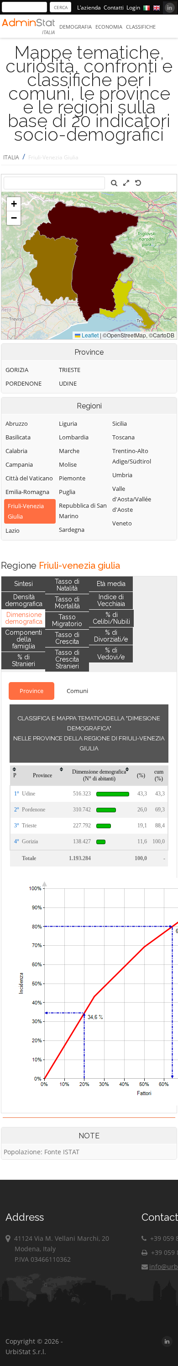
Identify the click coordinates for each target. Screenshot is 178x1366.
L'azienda (89, 7)
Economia (108, 26)
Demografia (75, 26)
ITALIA (11, 157)
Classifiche (141, 26)
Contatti (114, 7)
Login (133, 7)
